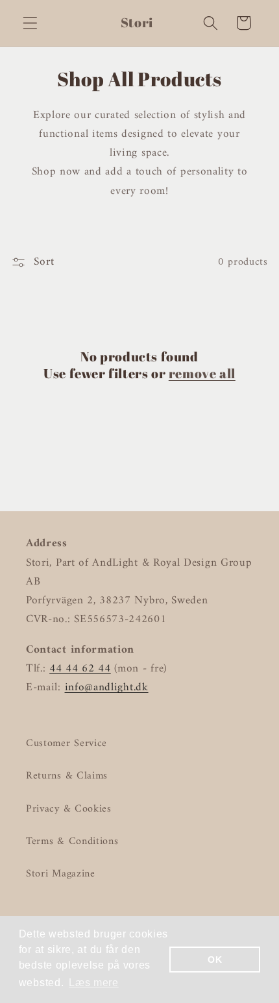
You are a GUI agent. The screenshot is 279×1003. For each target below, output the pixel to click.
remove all (202, 373)
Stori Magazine (60, 874)
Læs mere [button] (94, 982)
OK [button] (215, 959)
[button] (30, 23)
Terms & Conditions (72, 841)
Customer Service (66, 743)
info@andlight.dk (107, 687)
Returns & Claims (67, 776)
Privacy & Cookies (69, 809)
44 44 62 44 (80, 669)
